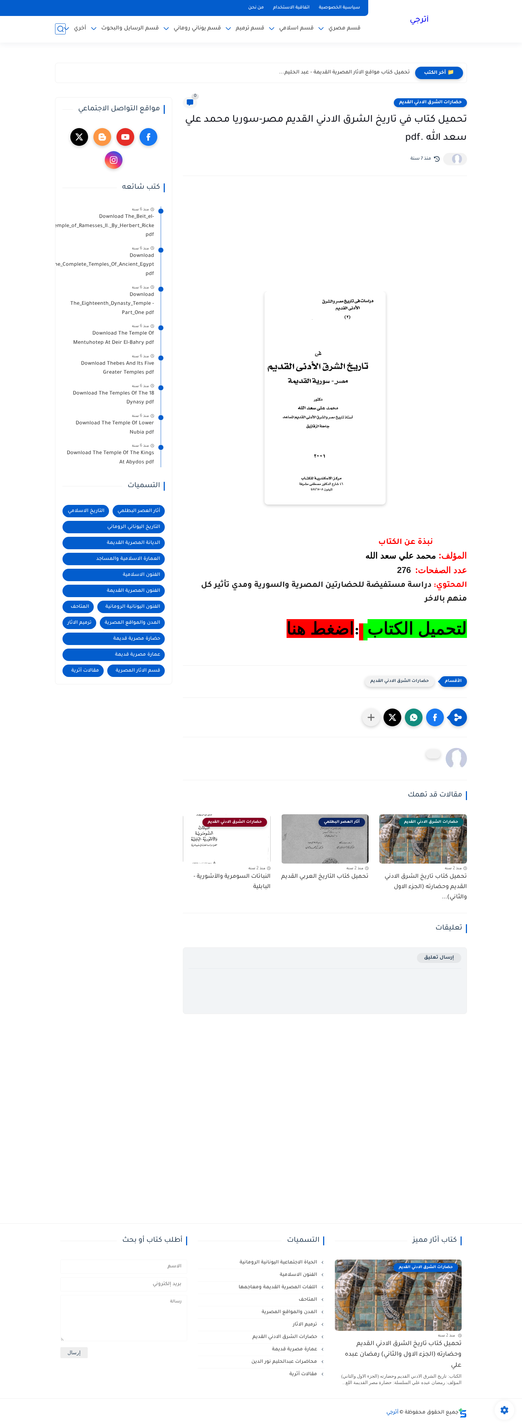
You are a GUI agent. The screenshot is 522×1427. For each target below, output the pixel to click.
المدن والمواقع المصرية (132, 623)
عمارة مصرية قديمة (137, 654)
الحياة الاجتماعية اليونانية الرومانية (279, 1262)
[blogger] (102, 137)
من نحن (256, 7)
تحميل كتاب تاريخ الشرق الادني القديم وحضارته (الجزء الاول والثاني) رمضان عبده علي (403, 1355)
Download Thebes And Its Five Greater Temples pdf (117, 368)
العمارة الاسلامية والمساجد (128, 559)
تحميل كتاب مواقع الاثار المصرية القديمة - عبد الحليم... (344, 73)
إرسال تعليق (439, 957)
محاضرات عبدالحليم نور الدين (285, 1362)
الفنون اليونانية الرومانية (132, 607)
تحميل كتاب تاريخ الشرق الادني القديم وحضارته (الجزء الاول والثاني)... (426, 887)
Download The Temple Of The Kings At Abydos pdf (110, 458)
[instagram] (114, 160)
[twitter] (79, 137)
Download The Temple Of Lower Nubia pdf (115, 428)
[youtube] (125, 137)
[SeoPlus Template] (462, 1413)
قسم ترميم (250, 29)
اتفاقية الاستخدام (291, 7)
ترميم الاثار (79, 623)
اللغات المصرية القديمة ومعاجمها (279, 1287)
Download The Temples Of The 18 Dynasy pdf (113, 398)
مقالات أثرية (85, 670)
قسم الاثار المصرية (138, 670)
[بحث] (60, 28)
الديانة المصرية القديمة (133, 543)
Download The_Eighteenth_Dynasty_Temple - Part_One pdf (112, 304)
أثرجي (419, 20)
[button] (435, 717)
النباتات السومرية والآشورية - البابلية (232, 882)
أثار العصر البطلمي (139, 511)
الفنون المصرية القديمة (133, 591)
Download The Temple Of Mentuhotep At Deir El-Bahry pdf (113, 338)
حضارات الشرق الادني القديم (430, 102)
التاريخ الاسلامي (86, 511)
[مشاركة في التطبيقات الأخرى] (371, 717)
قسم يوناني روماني (197, 29)
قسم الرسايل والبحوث (130, 29)
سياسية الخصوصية (339, 7)
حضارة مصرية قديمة (136, 638)
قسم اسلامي (296, 29)
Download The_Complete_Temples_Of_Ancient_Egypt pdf (108, 265)
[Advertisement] (325, 243)
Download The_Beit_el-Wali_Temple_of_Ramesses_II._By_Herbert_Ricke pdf (108, 226)
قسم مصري (344, 29)
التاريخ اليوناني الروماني (133, 527)
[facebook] (148, 137)
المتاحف (80, 607)
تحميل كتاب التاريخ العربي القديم (325, 877)
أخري (80, 29)
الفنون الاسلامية (141, 575)
